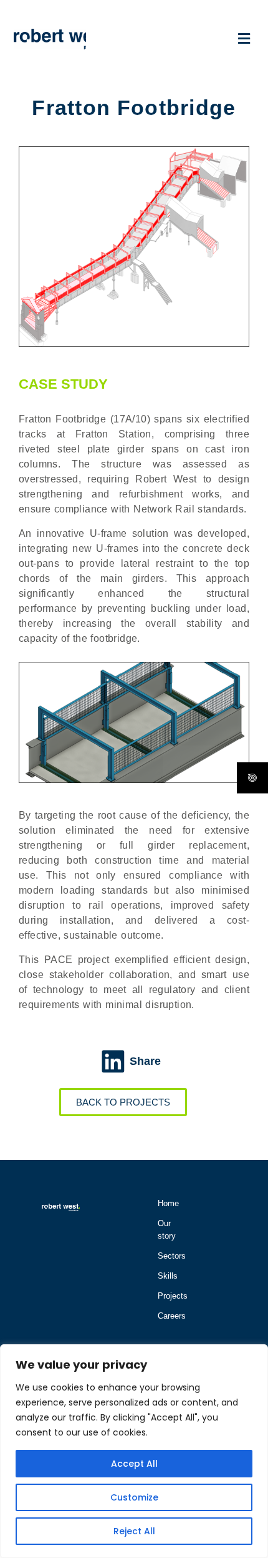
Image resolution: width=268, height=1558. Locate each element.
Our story (164, 1230)
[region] (134, 1451)
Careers (164, 1316)
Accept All (134, 1463)
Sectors (164, 1256)
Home (164, 1203)
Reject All (134, 1531)
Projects (164, 1296)
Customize (134, 1497)
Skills (164, 1276)
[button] (170, 38)
